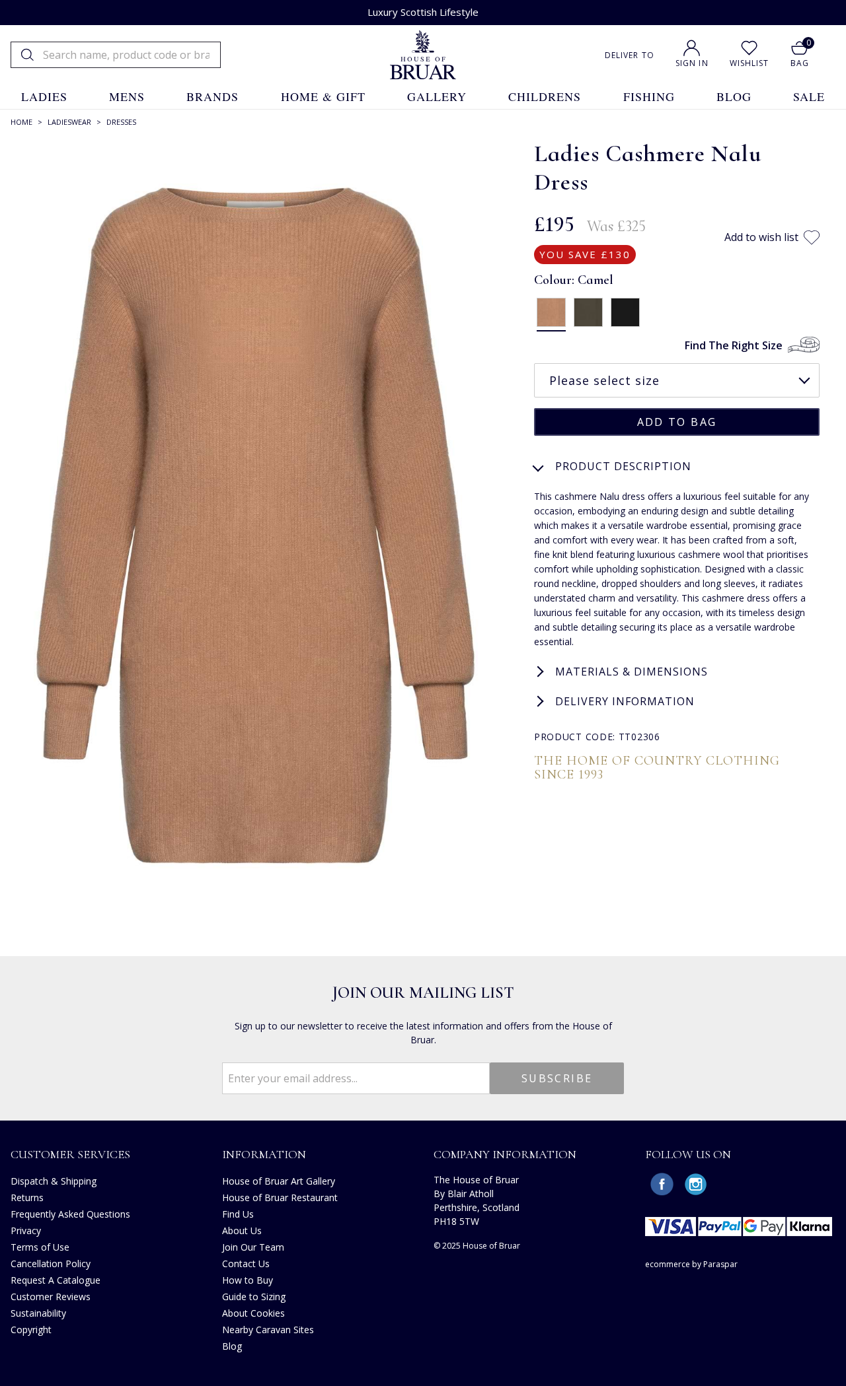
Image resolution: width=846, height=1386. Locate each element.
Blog (232, 1346)
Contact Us (246, 1263)
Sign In (692, 63)
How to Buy (247, 1280)
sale (809, 96)
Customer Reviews (51, 1296)
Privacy (26, 1230)
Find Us (238, 1214)
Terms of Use (40, 1247)
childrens (544, 96)
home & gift (323, 96)
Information (264, 1154)
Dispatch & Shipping (53, 1181)
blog (733, 96)
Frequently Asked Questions (70, 1214)
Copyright (31, 1329)
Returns (27, 1197)
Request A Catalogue (55, 1280)
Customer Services (70, 1154)
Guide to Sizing (254, 1296)
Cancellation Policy (51, 1263)
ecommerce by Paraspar (691, 1264)
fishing (649, 96)
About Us (242, 1230)
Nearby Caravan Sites (268, 1329)
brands (212, 96)
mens (127, 96)
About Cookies (253, 1313)
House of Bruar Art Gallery (278, 1181)
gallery (437, 96)
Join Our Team (253, 1247)
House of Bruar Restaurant (280, 1197)
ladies (44, 96)
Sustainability (38, 1313)
